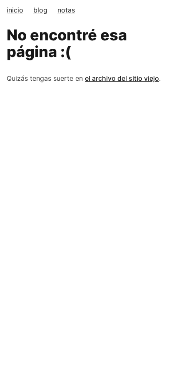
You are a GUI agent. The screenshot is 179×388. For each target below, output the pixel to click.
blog (40, 10)
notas (66, 10)
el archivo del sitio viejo (122, 78)
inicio (15, 10)
